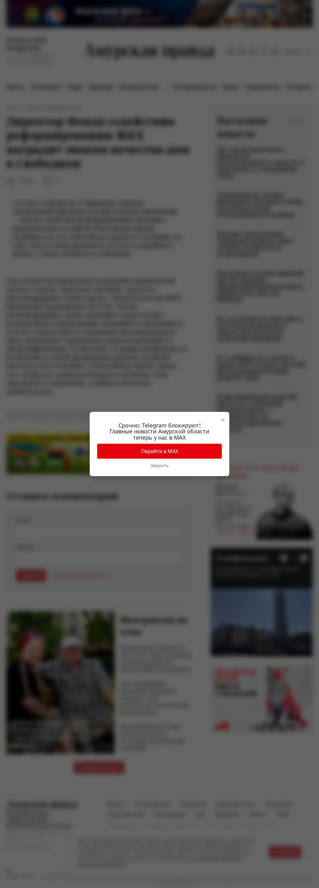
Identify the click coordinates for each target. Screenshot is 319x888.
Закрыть (159, 465)
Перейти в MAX (159, 451)
